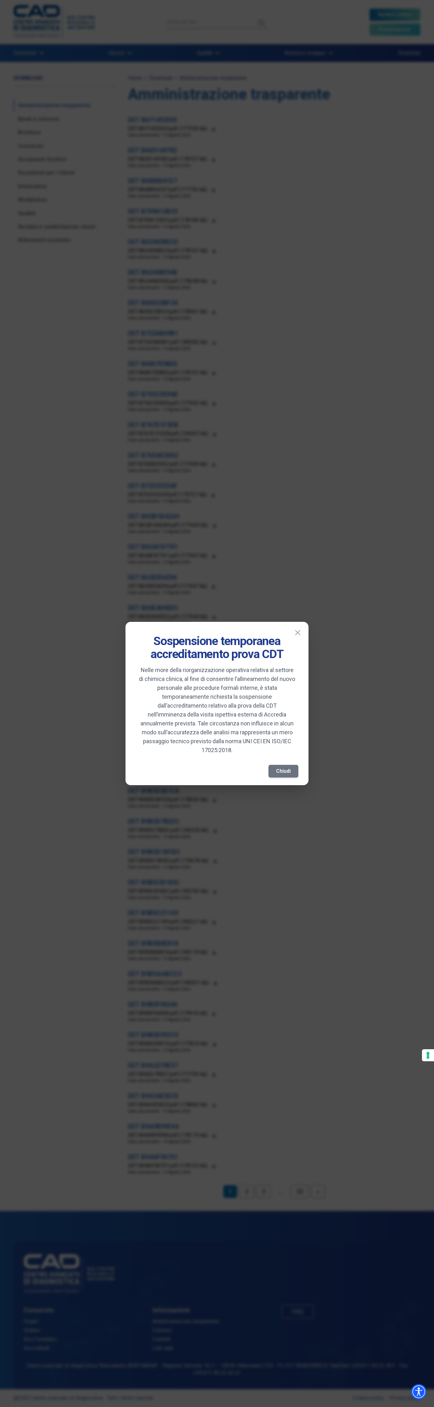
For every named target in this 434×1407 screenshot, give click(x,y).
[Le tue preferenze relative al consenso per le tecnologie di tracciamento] (428, 1055)
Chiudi (283, 771)
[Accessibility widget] (418, 1391)
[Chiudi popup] (297, 632)
